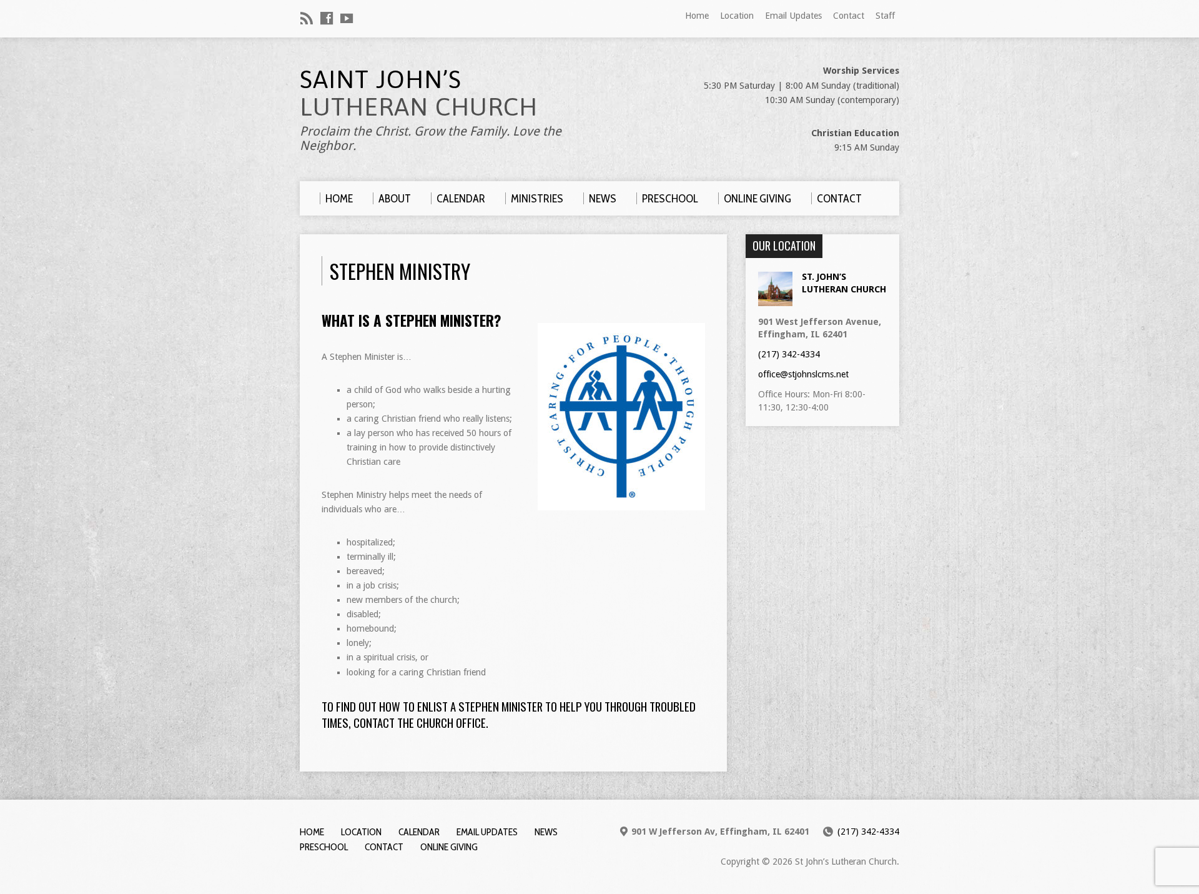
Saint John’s (419, 93)
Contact (848, 16)
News (546, 832)
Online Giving (449, 847)
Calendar (419, 832)
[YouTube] (346, 18)
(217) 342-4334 (789, 354)
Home (697, 16)
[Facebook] (326, 18)
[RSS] (306, 18)
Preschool (324, 847)
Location (737, 16)
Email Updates (793, 16)
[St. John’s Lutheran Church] (775, 300)
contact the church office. (420, 722)
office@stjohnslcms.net (803, 374)
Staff (885, 16)
